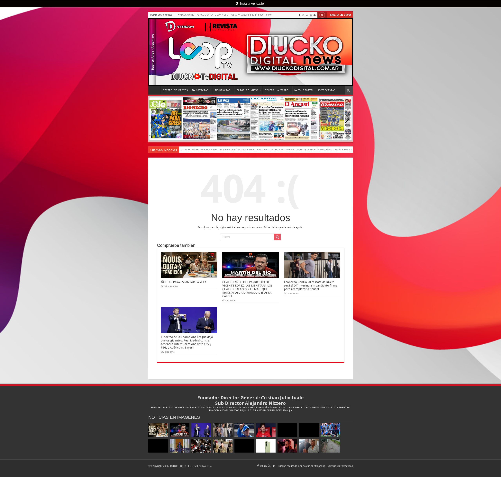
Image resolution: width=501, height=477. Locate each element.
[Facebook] (299, 15)
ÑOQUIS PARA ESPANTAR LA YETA (183, 282)
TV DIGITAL (306, 90)
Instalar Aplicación (252, 3)
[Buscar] (277, 237)
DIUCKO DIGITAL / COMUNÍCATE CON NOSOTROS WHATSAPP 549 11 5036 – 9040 (226, 14)
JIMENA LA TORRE (276, 90)
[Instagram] (303, 15)
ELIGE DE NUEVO (248, 90)
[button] (347, 118)
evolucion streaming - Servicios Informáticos (328, 465)
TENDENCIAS (222, 90)
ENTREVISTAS (326, 90)
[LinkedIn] (306, 15)
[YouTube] (310, 15)
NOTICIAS (202, 90)
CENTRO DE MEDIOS (175, 90)
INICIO (155, 90)
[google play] (314, 15)
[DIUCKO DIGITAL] (250, 52)
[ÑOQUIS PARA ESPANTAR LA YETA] (158, 430)
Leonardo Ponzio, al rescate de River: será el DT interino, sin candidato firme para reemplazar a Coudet (310, 285)
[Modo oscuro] (349, 90)
